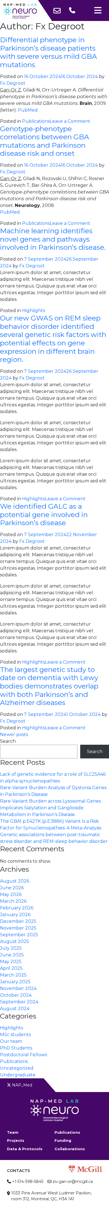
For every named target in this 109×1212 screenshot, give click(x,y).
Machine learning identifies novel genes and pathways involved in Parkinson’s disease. (53, 239)
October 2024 (16, 995)
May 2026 (11, 894)
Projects (15, 1140)
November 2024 (18, 988)
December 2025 (18, 921)
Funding (62, 1140)
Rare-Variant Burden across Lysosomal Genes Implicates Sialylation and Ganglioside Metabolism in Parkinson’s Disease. (50, 807)
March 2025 (13, 975)
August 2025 (14, 941)
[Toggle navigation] (97, 10)
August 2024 (14, 1008)
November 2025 (18, 928)
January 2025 (15, 981)
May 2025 (11, 961)
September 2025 (19, 934)
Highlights (33, 310)
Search (8, 741)
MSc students (15, 1034)
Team (12, 1132)
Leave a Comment (70, 121)
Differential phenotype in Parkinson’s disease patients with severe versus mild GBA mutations (48, 52)
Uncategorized (17, 1068)
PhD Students (16, 1048)
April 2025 (11, 968)
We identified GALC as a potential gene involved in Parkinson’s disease (44, 514)
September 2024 (19, 1002)
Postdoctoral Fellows (23, 1054)
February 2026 (16, 908)
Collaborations (69, 1149)
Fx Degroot (12, 83)
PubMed (28, 110)
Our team (11, 1041)
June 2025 (12, 955)
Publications (36, 121)
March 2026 (13, 901)
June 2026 (12, 887)
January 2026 (15, 914)
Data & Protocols (24, 1149)
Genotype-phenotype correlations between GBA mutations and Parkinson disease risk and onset (44, 141)
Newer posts (14, 734)
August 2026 (14, 881)
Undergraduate (17, 1074)
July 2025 (11, 948)
